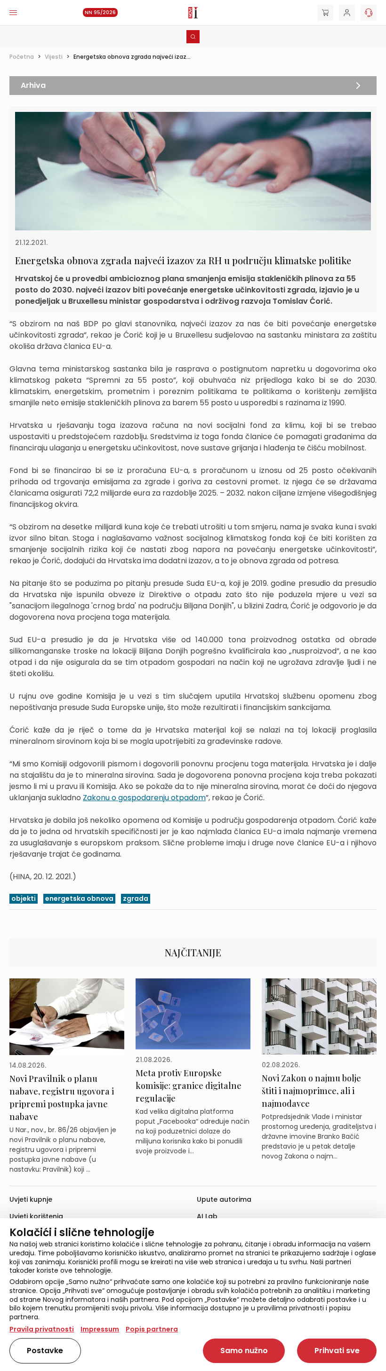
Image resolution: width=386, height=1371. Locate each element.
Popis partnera (152, 1329)
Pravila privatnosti (41, 1329)
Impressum (99, 1329)
